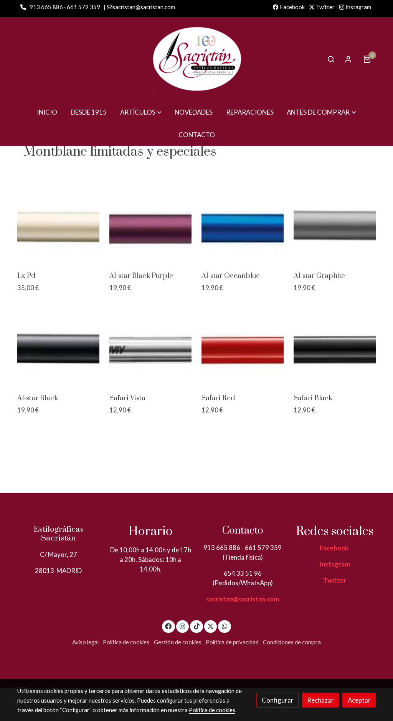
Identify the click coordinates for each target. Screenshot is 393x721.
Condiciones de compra (292, 642)
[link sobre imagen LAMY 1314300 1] (335, 225)
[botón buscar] (331, 59)
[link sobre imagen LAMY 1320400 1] (335, 347)
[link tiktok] (196, 625)
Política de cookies (126, 642)
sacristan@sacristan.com (242, 599)
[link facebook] (168, 625)
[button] (141, 112)
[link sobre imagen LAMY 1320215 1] (242, 225)
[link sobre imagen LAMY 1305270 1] (242, 347)
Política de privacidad (232, 642)
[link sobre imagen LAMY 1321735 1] (150, 225)
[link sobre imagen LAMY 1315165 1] (150, 347)
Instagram (357, 7)
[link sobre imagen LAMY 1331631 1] (58, 225)
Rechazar (320, 700)
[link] (196, 59)
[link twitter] (210, 625)
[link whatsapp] (224, 625)
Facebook (292, 7)
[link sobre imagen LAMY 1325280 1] (58, 347)
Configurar (278, 700)
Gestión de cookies (177, 642)
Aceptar (359, 700)
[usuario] (348, 59)
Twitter (325, 7)
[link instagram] (183, 625)
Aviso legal (85, 642)
